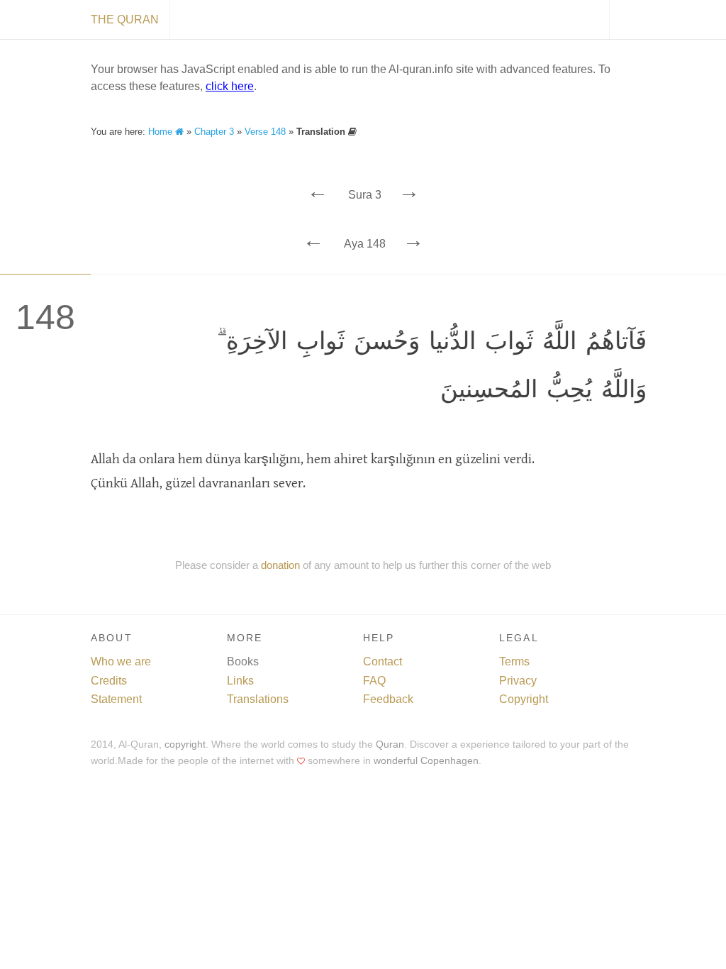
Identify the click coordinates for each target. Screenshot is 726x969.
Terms (514, 661)
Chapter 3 (214, 131)
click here (230, 86)
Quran (390, 744)
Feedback (388, 699)
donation (280, 565)
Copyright (523, 699)
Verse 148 (265, 131)
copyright (185, 744)
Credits (109, 681)
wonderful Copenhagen (426, 760)
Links (240, 681)
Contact (382, 661)
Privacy (518, 681)
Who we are (121, 661)
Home (161, 131)
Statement (116, 699)
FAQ (374, 681)
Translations (258, 699)
